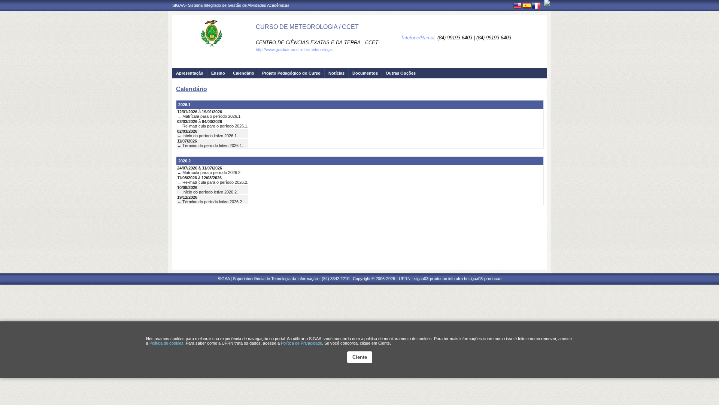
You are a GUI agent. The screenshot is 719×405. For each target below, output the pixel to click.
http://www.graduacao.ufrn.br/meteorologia (294, 49)
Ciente (359, 357)
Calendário (243, 73)
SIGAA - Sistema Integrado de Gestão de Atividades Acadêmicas (230, 5)
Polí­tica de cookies (166, 343)
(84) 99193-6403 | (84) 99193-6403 (474, 37)
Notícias (336, 73)
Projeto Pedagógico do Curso (291, 73)
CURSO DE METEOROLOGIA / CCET (307, 27)
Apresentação (189, 73)
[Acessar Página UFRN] (547, 3)
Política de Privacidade (301, 343)
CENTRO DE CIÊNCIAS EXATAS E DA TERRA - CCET (317, 42)
